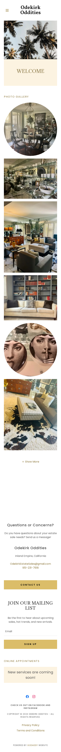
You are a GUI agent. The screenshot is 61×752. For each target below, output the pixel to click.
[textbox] (30, 631)
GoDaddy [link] (32, 745)
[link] (30, 10)
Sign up (30, 644)
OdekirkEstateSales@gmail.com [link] (30, 564)
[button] (8, 10)
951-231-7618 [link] (30, 568)
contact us (30, 584)
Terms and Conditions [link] (31, 730)
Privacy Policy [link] (30, 725)
